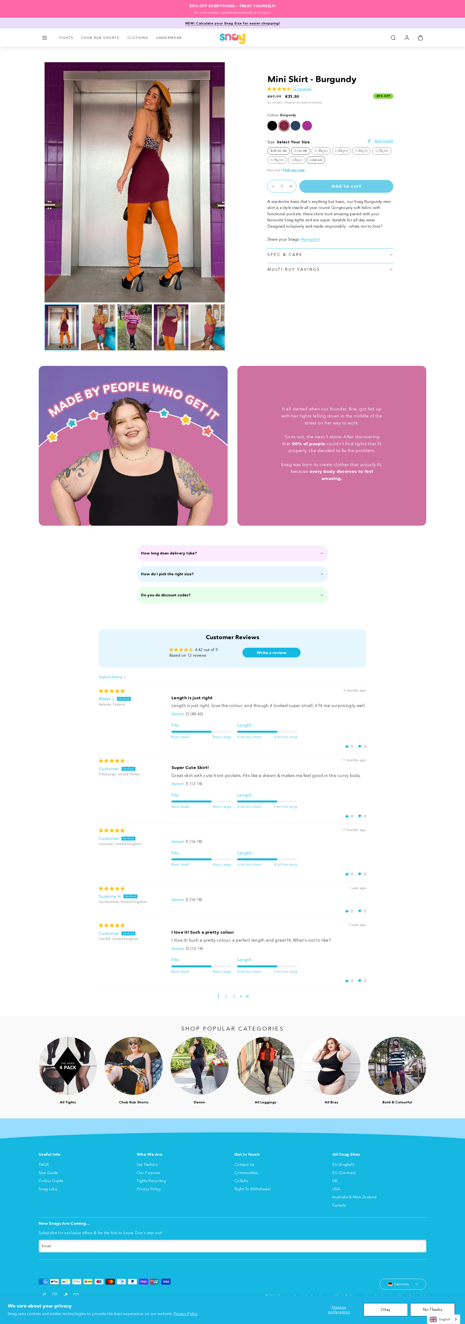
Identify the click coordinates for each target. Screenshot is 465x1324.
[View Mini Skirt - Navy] (295, 126)
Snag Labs (48, 1188)
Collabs (241, 1180)
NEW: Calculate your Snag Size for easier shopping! (232, 23)
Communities (246, 1172)
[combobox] (443, 1319)
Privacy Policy (186, 1313)
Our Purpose (148, 1172)
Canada (339, 1205)
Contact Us (244, 1164)
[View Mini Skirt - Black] (272, 126)
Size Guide (48, 1172)
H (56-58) (279, 161)
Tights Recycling (151, 1180)
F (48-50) (363, 151)
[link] (407, 38)
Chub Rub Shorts (100, 37)
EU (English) (343, 1164)
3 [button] (234, 996)
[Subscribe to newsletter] (421, 1246)
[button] (44, 38)
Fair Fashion (147, 1164)
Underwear (169, 37)
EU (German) (344, 1172)
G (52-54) (383, 151)
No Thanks (432, 1309)
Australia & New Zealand (354, 1196)
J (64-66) (316, 160)
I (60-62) (298, 161)
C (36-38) (300, 151)
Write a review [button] (272, 652)
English (444, 1319)
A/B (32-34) (279, 151)
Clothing (138, 37)
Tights (66, 37)
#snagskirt (310, 239)
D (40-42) (323, 151)
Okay (385, 1309)
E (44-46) (343, 151)
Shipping (289, 102)
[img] (112, 691)
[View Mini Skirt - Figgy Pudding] (307, 126)
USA (336, 1188)
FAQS (44, 1164)
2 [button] (226, 996)
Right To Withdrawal (252, 1188)
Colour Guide (51, 1180)
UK (335, 1180)
